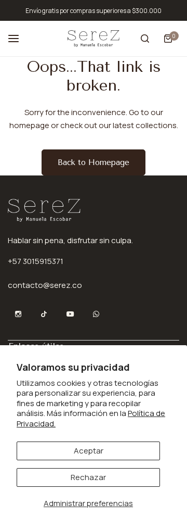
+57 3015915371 (35, 261)
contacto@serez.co (45, 285)
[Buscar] (144, 38)
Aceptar (88, 450)
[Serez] (93, 38)
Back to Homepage (93, 162)
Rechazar (88, 477)
